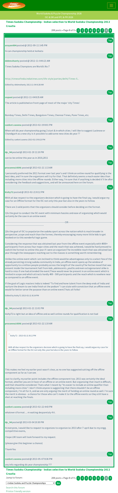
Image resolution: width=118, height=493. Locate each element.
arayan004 (10, 45)
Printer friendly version (18, 491)
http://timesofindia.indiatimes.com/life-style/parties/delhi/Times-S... (42, 78)
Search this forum (15, 487)
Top (110, 40)
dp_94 (8, 152)
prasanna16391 (13, 167)
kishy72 (9, 192)
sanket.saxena (13, 124)
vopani (8, 97)
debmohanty (12, 60)
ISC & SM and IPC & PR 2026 (59, 17)
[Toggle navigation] (111, 5)
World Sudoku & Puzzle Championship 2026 (59, 13)
